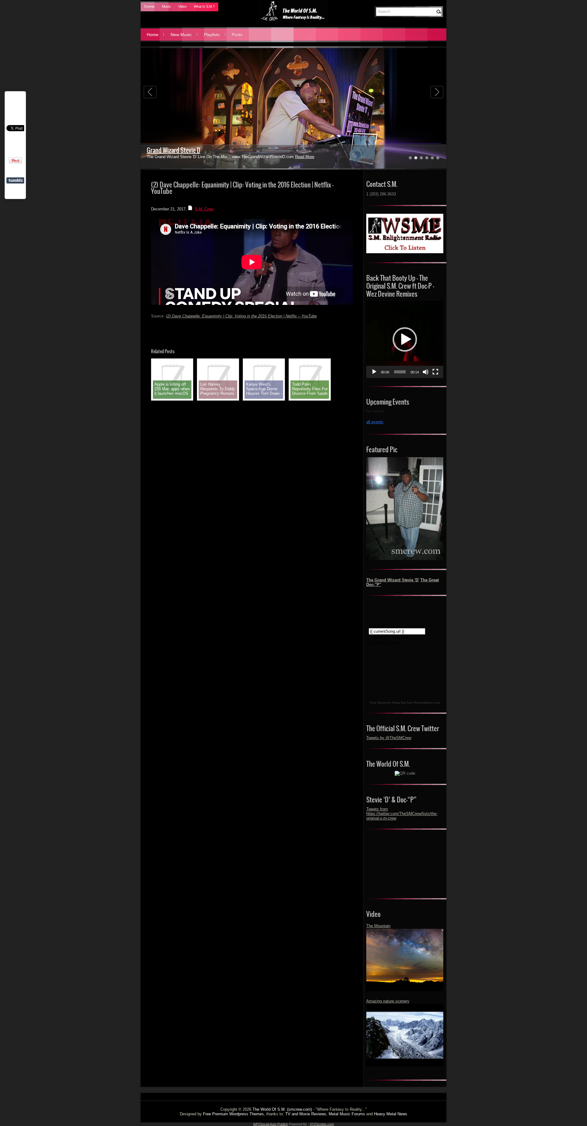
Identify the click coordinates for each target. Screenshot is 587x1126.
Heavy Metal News (390, 1114)
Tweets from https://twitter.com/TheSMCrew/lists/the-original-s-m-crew (401, 813)
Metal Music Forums (347, 1114)
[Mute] (426, 372)
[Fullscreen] (435, 372)
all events (374, 422)
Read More (304, 156)
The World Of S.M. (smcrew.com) (282, 1109)
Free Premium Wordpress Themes (233, 1114)
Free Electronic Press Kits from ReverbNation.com (405, 702)
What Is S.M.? (204, 6)
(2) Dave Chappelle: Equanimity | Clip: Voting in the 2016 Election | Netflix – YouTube (241, 316)
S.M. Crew (204, 209)
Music (166, 6)
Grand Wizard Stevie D (173, 150)
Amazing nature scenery (387, 1001)
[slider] (400, 371)
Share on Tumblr (15, 180)
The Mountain (378, 926)
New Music (181, 34)
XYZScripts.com (322, 1124)
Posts (237, 34)
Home (152, 34)
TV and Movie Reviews (305, 1114)
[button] (405, 339)
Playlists (212, 34)
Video (182, 6)
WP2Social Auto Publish (270, 1124)
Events (149, 6)
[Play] (374, 372)
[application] (404, 339)
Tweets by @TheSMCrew (388, 737)
